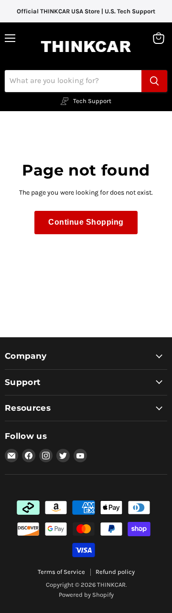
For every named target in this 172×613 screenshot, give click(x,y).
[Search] (154, 81)
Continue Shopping (85, 222)
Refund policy (115, 571)
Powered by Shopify (86, 594)
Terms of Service (61, 571)
